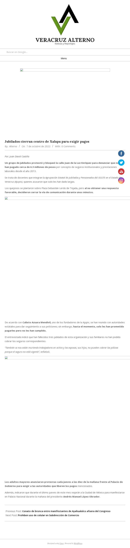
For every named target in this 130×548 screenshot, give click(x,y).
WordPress (78, 543)
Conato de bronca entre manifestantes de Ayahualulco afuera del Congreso (66, 511)
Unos (62, 543)
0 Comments (68, 146)
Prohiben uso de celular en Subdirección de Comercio (48, 515)
